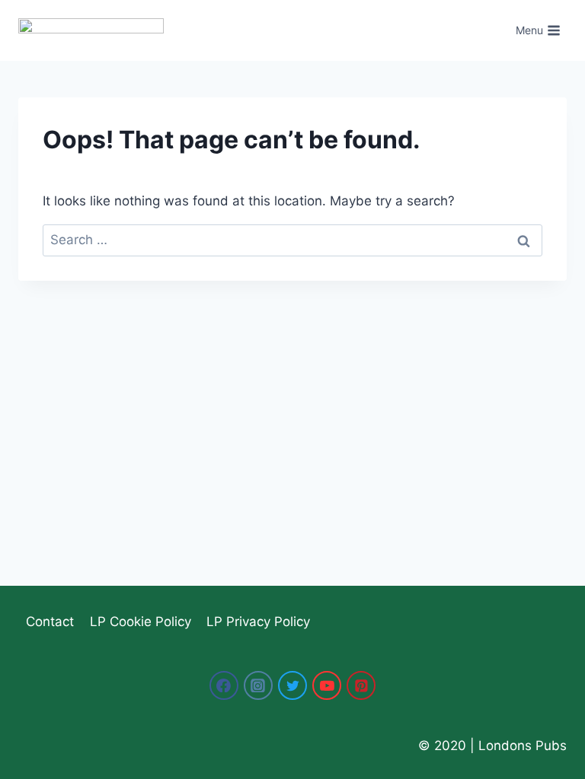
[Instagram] (258, 685)
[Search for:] (292, 239)
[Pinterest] (361, 685)
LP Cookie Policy (140, 621)
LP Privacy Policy (258, 621)
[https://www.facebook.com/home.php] (223, 685)
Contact (50, 621)
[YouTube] (326, 685)
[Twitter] (292, 685)
